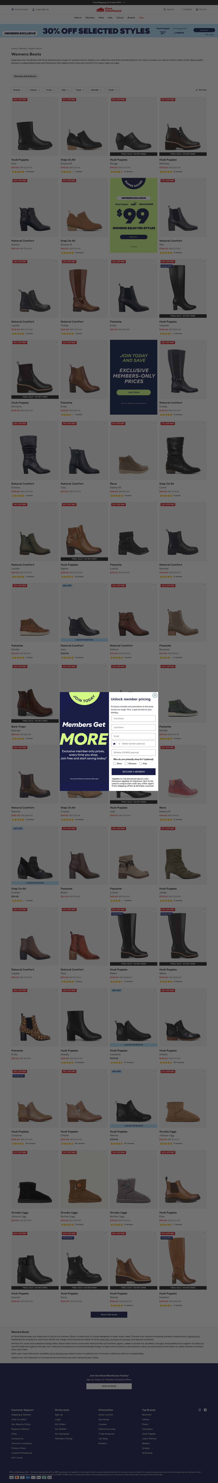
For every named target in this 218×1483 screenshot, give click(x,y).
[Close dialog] (155, 695)
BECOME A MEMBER (133, 771)
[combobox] (116, 744)
